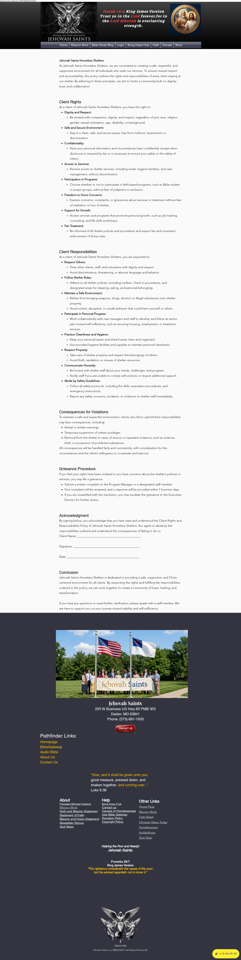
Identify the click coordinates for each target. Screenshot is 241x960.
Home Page (146, 807)
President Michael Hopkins (75, 804)
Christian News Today (153, 822)
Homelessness (148, 827)
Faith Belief (146, 817)
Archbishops (147, 832)
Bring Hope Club (111, 804)
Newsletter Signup (72, 823)
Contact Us (49, 762)
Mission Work (148, 812)
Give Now (145, 838)
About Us (47, 757)
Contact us (109, 807)
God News (67, 826)
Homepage (49, 742)
